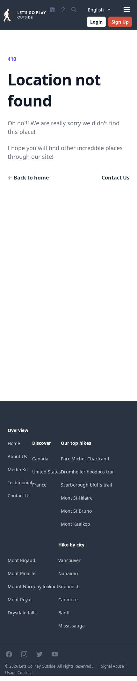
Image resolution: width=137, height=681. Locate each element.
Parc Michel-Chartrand (85, 459)
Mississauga (71, 626)
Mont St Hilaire (77, 498)
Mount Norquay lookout (33, 586)
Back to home (28, 177)
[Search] (73, 9)
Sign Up (120, 22)
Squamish (69, 586)
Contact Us (115, 177)
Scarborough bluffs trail (86, 485)
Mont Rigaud (21, 560)
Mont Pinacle (21, 573)
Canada (40, 459)
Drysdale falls (22, 613)
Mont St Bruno (76, 511)
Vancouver (69, 560)
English (96, 10)
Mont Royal (20, 600)
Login (96, 22)
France (39, 485)
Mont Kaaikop (75, 524)
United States (46, 472)
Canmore (68, 600)
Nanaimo (68, 573)
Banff (64, 613)
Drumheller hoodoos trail (88, 472)
